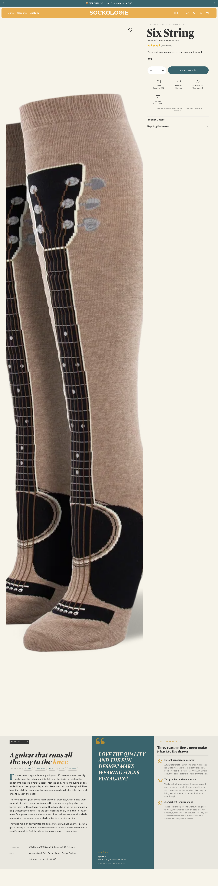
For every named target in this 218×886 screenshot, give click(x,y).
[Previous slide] (3, 3)
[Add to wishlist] (130, 30)
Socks (61, 769)
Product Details (156, 119)
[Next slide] (214, 3)
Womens (72, 769)
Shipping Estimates (158, 126)
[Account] (200, 13)
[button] (160, 45)
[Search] (194, 13)
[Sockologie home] (109, 13)
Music (52, 769)
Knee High (40, 769)
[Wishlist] (187, 13)
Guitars (27, 769)
